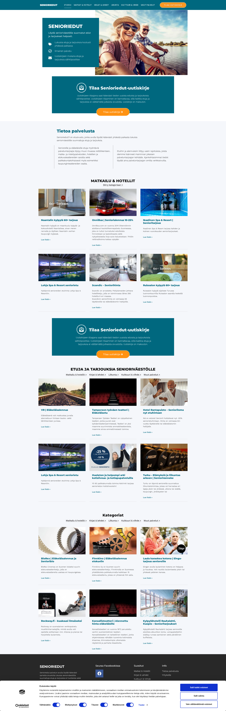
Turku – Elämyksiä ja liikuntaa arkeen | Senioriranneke (161, 476)
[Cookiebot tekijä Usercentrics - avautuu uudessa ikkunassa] (22, 706)
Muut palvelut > (152, 374)
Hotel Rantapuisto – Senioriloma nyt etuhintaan (163, 411)
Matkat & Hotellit (83, 5)
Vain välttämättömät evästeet (199, 704)
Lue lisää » (45, 240)
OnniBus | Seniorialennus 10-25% (112, 220)
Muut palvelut (148, 5)
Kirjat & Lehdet (101, 5)
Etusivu (67, 5)
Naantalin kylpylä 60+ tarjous (59, 220)
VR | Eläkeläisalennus (54, 410)
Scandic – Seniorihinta (106, 285)
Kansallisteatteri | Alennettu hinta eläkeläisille (110, 622)
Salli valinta (199, 696)
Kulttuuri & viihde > (131, 374)
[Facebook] (99, 673)
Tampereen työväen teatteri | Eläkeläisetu (110, 411)
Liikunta (115, 5)
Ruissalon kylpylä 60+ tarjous (161, 285)
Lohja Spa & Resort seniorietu (59, 285)
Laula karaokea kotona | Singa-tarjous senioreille (162, 560)
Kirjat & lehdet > (97, 374)
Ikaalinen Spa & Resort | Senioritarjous (158, 221)
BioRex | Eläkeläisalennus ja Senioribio (58, 560)
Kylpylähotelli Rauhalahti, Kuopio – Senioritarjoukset (160, 622)
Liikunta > (114, 374)
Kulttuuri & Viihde (129, 5)
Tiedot (141, 705)
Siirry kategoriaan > (113, 185)
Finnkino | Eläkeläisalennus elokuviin (109, 560)
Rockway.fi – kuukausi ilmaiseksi (61, 621)
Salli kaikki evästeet (199, 687)
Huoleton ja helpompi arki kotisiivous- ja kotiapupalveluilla (112, 476)
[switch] (83, 705)
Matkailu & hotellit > (76, 374)
